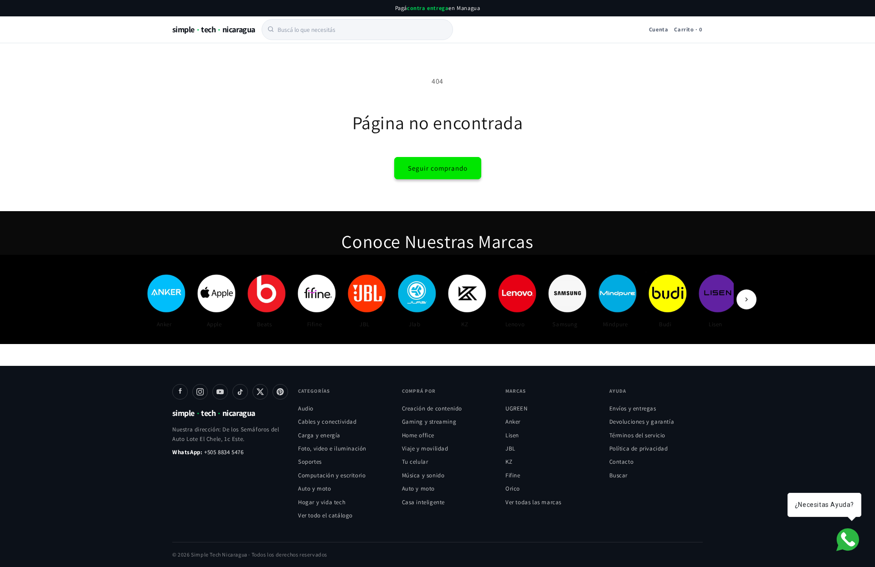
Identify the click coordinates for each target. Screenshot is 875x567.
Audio (306, 408)
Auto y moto (314, 488)
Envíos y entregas (632, 408)
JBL (510, 448)
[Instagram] (200, 392)
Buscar (618, 475)
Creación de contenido (432, 408)
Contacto (621, 462)
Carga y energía (319, 435)
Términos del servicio (637, 435)
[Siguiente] (746, 299)
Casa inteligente (423, 502)
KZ (508, 462)
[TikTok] (240, 392)
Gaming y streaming (429, 421)
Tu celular (415, 462)
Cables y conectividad (327, 421)
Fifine (512, 475)
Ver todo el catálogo (325, 515)
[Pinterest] (280, 392)
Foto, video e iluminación (332, 448)
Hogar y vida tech (321, 502)
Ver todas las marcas (533, 502)
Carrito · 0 (688, 29)
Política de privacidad (638, 448)
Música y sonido (423, 475)
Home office (418, 435)
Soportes (310, 462)
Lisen (512, 435)
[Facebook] (180, 392)
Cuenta (659, 29)
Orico (512, 488)
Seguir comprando (438, 168)
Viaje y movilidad (425, 448)
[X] (260, 392)
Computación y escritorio (331, 475)
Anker (512, 421)
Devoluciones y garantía (641, 421)
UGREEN (516, 408)
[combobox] (357, 29)
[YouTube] (220, 392)
